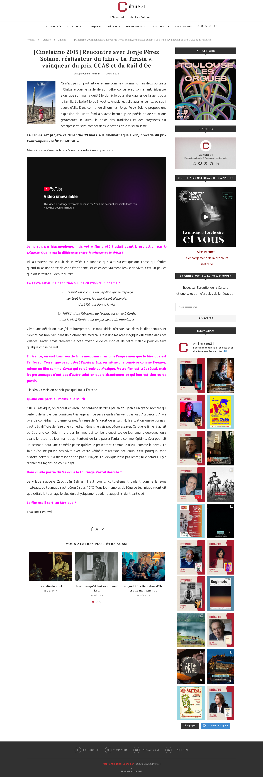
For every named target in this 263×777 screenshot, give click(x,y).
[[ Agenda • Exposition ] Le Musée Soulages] (220, 593)
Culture (73, 26)
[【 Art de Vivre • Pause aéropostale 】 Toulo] (191, 666)
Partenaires (183, 26)
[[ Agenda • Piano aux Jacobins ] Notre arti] (220, 448)
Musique (92, 26)
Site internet (206, 252)
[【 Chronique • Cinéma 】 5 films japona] (220, 484)
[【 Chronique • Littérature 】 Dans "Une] (191, 593)
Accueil (31, 39)
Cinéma (62, 39)
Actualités (54, 26)
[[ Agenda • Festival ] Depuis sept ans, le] (191, 521)
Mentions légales (112, 764)
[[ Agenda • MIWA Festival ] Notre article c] (220, 375)
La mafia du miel (50, 586)
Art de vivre (134, 26)
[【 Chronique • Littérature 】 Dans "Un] (220, 557)
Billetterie (206, 264)
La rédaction (160, 26)
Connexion (128, 764)
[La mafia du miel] (50, 566)
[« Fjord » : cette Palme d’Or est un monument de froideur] (143, 566)
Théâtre (112, 26)
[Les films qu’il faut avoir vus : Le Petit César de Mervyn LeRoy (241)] (96, 566)
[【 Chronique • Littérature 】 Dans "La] (191, 412)
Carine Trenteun (91, 74)
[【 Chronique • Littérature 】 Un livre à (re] (220, 630)
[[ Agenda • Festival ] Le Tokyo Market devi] (220, 412)
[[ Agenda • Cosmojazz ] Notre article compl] (191, 630)
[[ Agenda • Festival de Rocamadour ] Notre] (220, 666)
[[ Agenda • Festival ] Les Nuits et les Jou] (191, 703)
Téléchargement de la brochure (206, 258)
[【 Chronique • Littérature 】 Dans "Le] (191, 375)
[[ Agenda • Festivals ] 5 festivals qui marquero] (220, 521)
